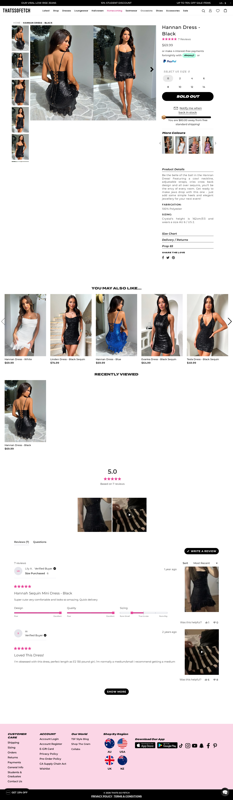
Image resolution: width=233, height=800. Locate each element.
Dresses (66, 10)
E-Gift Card (47, 748)
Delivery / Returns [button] (175, 239)
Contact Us (15, 781)
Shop (56, 10)
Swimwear (131, 10)
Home (16, 23)
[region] (112, 515)
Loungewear (81, 10)
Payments (14, 762)
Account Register (51, 744)
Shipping (13, 742)
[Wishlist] (218, 10)
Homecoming (114, 10)
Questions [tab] (39, 542)
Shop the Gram (80, 744)
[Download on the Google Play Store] (167, 747)
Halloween (98, 10)
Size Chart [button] (169, 233)
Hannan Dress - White (18, 359)
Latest (46, 10)
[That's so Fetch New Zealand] (122, 760)
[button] (210, 10)
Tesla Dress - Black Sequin (203, 359)
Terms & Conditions (128, 796)
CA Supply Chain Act (53, 763)
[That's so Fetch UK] (109, 760)
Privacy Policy (49, 753)
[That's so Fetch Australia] (109, 743)
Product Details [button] (173, 169)
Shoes (159, 10)
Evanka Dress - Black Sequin (158, 359)
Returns (13, 757)
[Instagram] (187, 746)
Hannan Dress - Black (37, 23)
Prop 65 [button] (167, 246)
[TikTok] (181, 746)
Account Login (49, 739)
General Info (15, 767)
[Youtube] (194, 746)
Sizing (11, 747)
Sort (186, 563)
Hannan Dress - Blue (108, 359)
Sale (185, 10)
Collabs (75, 749)
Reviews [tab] (21, 542)
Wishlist (45, 768)
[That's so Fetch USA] (122, 743)
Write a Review (204, 551)
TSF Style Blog (80, 739)
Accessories (173, 10)
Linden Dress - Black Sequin (67, 359)
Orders (12, 752)
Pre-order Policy (50, 758)
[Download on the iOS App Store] (145, 747)
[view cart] (225, 10)
